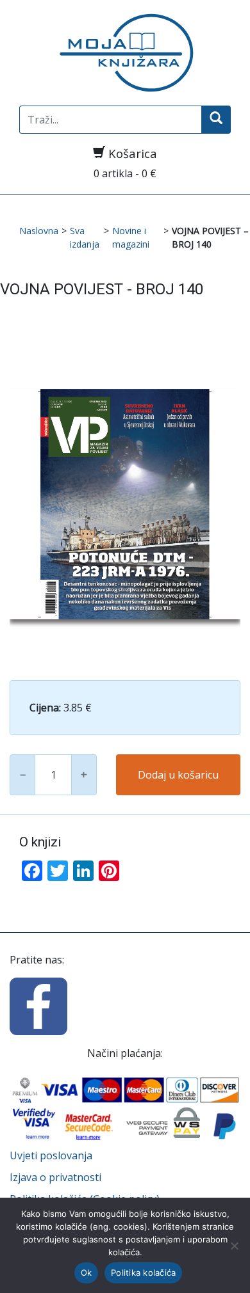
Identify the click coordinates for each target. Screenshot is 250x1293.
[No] (234, 1245)
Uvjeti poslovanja (51, 1155)
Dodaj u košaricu (178, 775)
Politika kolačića (143, 1272)
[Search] (216, 120)
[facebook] (38, 1005)
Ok (86, 1272)
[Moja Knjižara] (125, 53)
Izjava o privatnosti (55, 1177)
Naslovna (38, 231)
